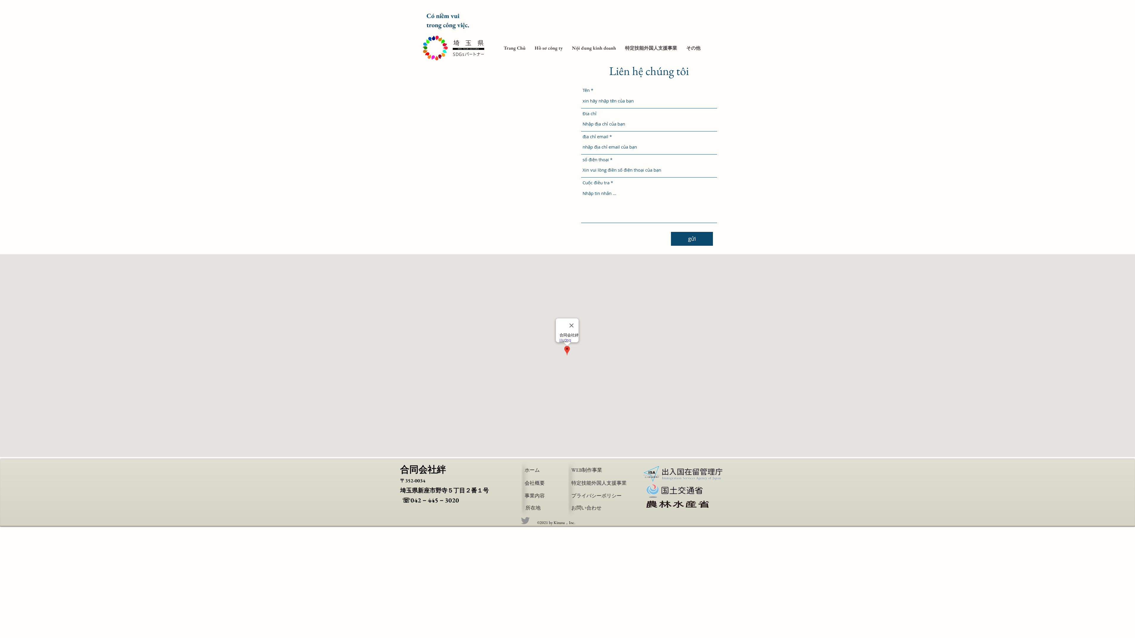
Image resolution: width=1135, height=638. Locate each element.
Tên (586, 90)
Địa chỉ (589, 113)
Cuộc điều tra (596, 182)
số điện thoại (596, 159)
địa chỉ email (595, 136)
